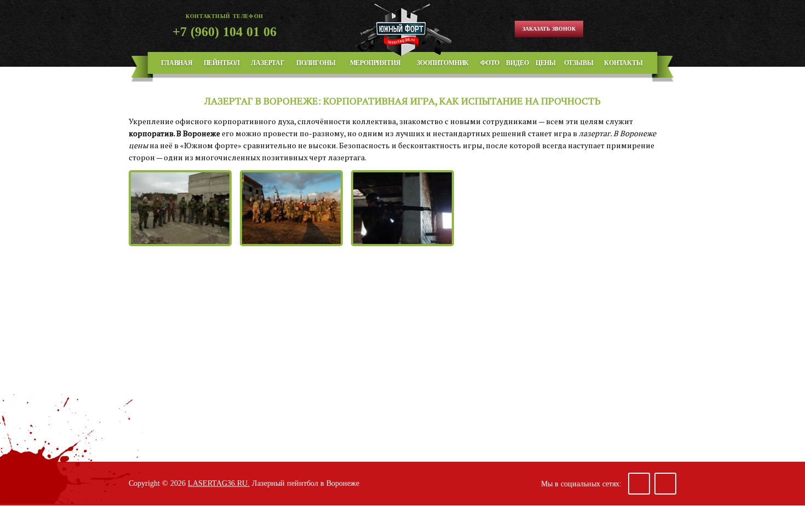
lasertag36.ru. (219, 483)
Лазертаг (267, 63)
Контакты (623, 63)
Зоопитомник (443, 63)
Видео (517, 63)
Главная (177, 63)
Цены (546, 63)
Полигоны (315, 63)
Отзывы (579, 63)
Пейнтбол (222, 63)
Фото (489, 63)
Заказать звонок (549, 29)
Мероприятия (375, 63)
